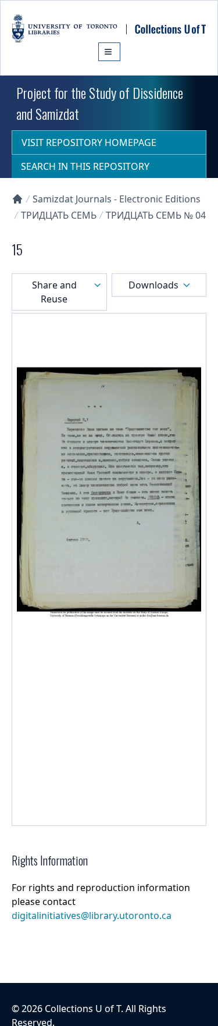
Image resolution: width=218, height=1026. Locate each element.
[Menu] (109, 51)
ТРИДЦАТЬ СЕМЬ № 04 (156, 215)
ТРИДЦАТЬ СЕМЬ (59, 215)
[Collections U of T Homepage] (17, 199)
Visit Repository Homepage (89, 142)
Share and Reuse (54, 292)
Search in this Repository (85, 166)
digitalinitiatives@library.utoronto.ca (91, 915)
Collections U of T (83, 1008)
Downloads (153, 285)
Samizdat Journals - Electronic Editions (117, 199)
